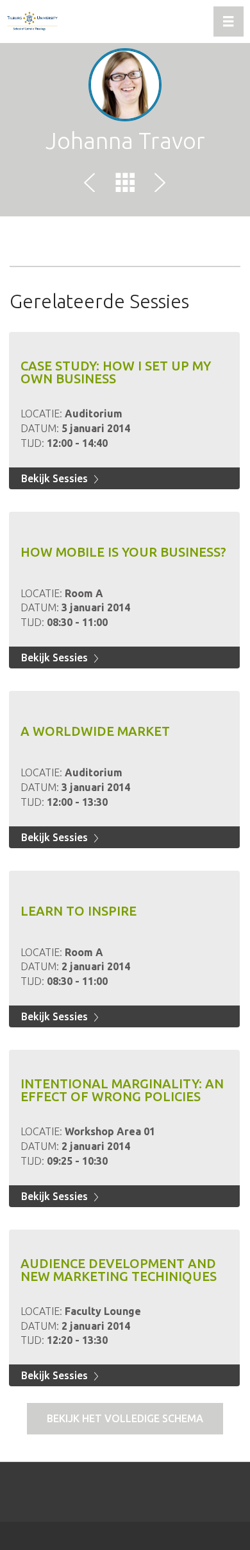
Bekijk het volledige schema (125, 1418)
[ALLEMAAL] (125, 185)
